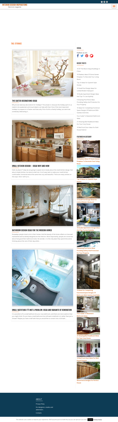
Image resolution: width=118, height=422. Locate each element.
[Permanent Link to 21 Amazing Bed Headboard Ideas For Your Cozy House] (88, 326)
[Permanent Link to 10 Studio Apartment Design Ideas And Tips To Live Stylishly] (88, 215)
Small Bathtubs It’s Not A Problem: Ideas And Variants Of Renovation (42, 310)
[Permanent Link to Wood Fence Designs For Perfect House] (88, 370)
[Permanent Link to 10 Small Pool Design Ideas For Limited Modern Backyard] (88, 190)
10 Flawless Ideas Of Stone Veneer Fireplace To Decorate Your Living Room (88, 77)
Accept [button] (90, 419)
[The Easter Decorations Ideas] (42, 73)
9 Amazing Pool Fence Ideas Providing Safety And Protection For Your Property (88, 102)
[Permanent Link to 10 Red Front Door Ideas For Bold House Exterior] (88, 348)
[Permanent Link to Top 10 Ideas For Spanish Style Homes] (88, 171)
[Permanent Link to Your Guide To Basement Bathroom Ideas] (88, 304)
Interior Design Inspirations (14, 5)
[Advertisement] (59, 25)
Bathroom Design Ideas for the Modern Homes (32, 230)
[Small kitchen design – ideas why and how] (42, 141)
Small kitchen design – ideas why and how (30, 166)
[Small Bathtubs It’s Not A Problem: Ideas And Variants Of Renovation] (42, 277)
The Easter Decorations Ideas (24, 101)
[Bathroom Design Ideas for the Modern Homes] (42, 205)
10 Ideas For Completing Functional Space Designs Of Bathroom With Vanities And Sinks (88, 110)
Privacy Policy (40, 404)
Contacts (39, 413)
